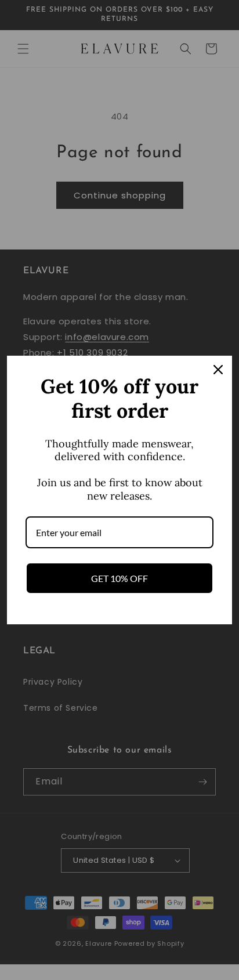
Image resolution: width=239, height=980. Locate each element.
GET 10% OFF (119, 578)
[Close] (218, 370)
